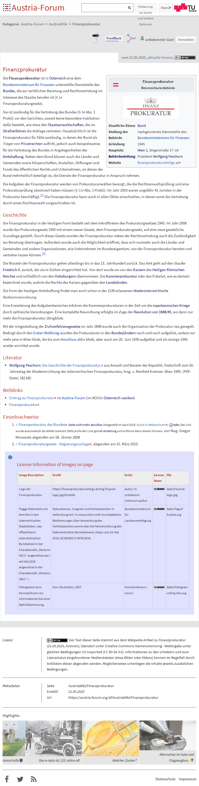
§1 (58, 97)
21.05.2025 (56, 646)
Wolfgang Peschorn (168, 156)
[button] (114, 38)
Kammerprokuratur (121, 276)
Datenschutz (165, 778)
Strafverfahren (14, 130)
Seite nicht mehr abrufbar (85, 425)
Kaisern (139, 269)
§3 (81, 112)
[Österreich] (115, 84)
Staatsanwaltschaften (65, 124)
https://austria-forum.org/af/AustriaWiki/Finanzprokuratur (113, 697)
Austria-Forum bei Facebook (7, 779)
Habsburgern (65, 276)
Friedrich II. (12, 269)
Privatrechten (31, 143)
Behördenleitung (122, 156)
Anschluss (68, 339)
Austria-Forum (38, 7)
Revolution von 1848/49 (152, 311)
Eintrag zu (31, 397)
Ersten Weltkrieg (46, 332)
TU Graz (185, 7)
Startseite (7, 7)
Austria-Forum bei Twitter (20, 779)
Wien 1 (143, 150)
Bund (142, 125)
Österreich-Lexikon (119, 397)
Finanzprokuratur (23, 404)
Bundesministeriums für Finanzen (163, 137)
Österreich (57, 78)
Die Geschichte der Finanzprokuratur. (71, 365)
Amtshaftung (13, 156)
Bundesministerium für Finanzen (29, 84)
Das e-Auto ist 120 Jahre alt (59, 760)
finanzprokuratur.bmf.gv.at (158, 162)
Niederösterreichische (150, 290)
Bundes (9, 90)
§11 (79, 190)
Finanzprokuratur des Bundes (41, 424)
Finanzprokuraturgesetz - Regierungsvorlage (54, 443)
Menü (165, 7)
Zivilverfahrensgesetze (62, 326)
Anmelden (186, 39)
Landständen (116, 282)
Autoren (72, 646)
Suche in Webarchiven (151, 425)
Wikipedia (135, 640)
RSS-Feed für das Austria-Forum (34, 779)
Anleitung (109, 431)
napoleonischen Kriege (171, 305)
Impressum (187, 778)
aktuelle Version (160, 57)
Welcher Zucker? (124, 760)
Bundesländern (123, 332)
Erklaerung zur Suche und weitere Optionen (145, 8)
